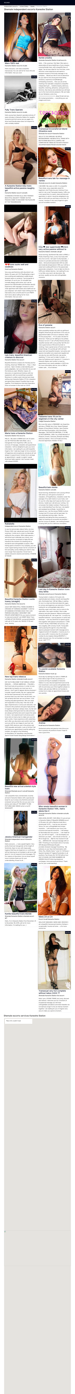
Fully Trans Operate (14, 110)
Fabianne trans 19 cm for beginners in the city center (51, 417)
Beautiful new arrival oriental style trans (20, 787)
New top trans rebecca (15, 676)
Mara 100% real (12, 63)
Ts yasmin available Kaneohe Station (52, 670)
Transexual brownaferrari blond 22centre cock (53, 130)
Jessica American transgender (18, 837)
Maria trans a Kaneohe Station (19, 433)
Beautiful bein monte (48, 487)
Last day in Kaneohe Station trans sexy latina (54, 590)
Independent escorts (11, 6)
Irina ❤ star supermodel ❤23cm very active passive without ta (53, 248)
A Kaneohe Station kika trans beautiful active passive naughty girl (20, 188)
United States (24, 6)
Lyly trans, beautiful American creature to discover (18, 356)
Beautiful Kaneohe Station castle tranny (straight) (20, 600)
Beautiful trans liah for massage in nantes (54, 179)
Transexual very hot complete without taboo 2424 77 (52, 992)
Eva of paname (45, 325)
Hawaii (32, 6)
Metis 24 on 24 (46, 917)
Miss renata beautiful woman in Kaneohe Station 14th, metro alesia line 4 (53, 808)
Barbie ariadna (45, 58)
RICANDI (7, 2)
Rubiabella (9, 524)
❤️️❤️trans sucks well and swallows (16, 265)
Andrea (42, 723)
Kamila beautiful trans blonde (18, 914)
